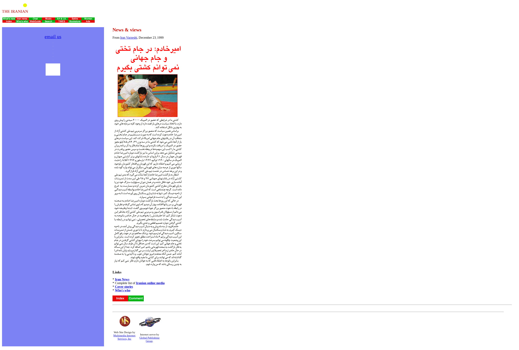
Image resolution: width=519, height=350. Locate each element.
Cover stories (124, 286)
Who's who (122, 290)
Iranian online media (150, 283)
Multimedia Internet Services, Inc (124, 337)
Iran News (122, 279)
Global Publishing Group (149, 339)
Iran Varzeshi (128, 37)
